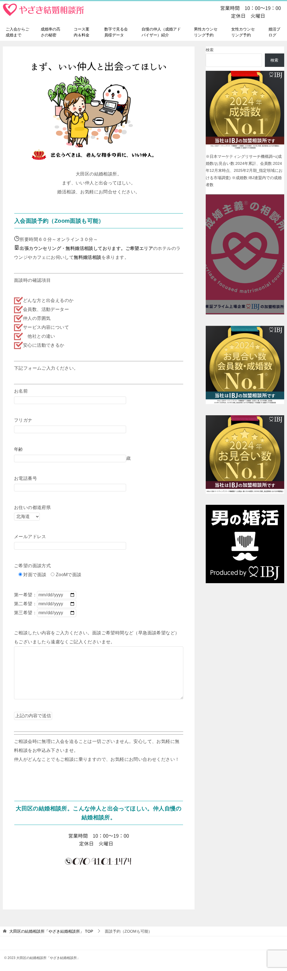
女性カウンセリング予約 (243, 32)
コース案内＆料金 (81, 32)
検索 (210, 50)
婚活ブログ (274, 32)
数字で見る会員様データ (116, 32)
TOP (51, 931)
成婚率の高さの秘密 (50, 32)
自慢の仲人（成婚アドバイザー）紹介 (161, 32)
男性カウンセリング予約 (205, 32)
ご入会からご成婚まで (17, 32)
